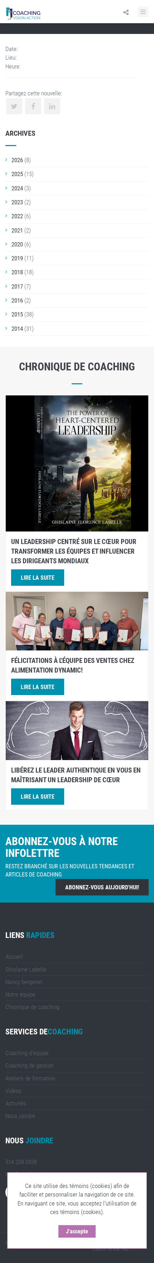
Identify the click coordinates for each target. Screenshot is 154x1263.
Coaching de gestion (29, 1065)
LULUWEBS (139, 1249)
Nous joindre (20, 1115)
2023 (17, 202)
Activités (15, 1103)
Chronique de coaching (32, 1006)
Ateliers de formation (30, 1078)
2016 (17, 300)
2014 (17, 328)
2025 (17, 174)
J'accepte (77, 1231)
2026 (17, 160)
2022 (17, 216)
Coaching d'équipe (27, 1053)
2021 (17, 230)
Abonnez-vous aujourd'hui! (102, 887)
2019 (17, 258)
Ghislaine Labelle (25, 969)
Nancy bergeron (23, 981)
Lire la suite (37, 577)
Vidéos (13, 1090)
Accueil (14, 956)
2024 (17, 188)
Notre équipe (20, 994)
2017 (17, 286)
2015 (17, 314)
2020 (17, 244)
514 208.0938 (21, 1161)
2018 (17, 272)
